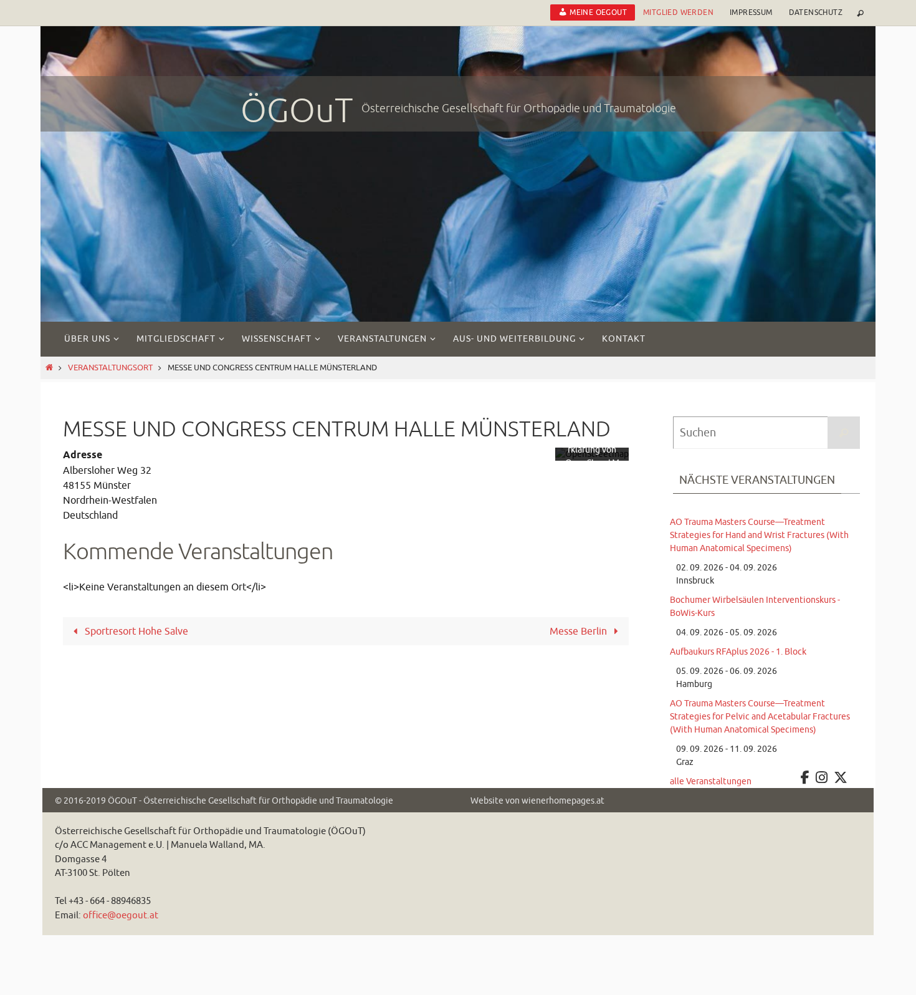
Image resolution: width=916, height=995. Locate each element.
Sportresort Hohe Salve (135, 631)
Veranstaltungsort (110, 368)
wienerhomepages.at (563, 801)
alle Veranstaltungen (710, 781)
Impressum (751, 12)
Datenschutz (815, 12)
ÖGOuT (297, 111)
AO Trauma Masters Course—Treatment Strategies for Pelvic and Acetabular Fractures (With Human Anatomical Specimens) (760, 716)
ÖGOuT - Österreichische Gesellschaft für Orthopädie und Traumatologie (250, 801)
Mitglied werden (678, 12)
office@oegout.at (120, 915)
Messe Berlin (579, 631)
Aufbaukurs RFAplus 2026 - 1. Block (738, 652)
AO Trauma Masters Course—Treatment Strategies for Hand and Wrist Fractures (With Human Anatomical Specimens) (759, 535)
